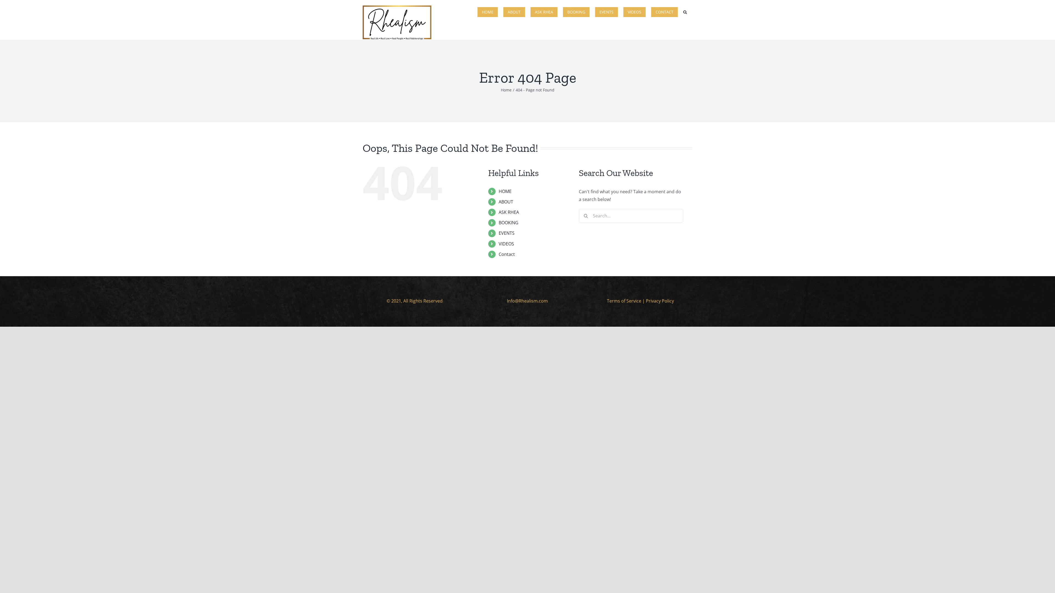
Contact (507, 254)
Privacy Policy (660, 301)
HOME (505, 191)
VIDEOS (506, 244)
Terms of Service (624, 301)
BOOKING (508, 223)
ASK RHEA (509, 212)
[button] (685, 11)
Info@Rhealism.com (527, 301)
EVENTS (507, 233)
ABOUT (506, 202)
